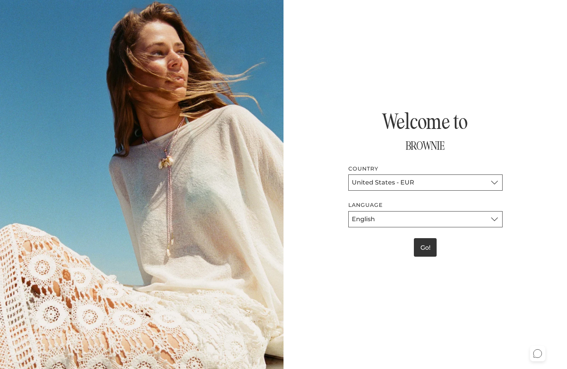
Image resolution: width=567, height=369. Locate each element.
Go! (425, 247)
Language (365, 204)
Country (363, 168)
